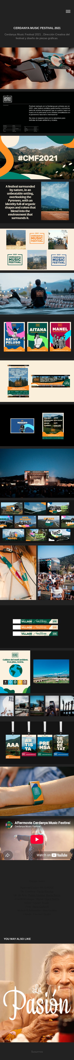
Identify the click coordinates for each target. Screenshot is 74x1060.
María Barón (53, 895)
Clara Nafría (52, 899)
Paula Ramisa (45, 891)
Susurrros (37, 1051)
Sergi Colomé (40, 906)
